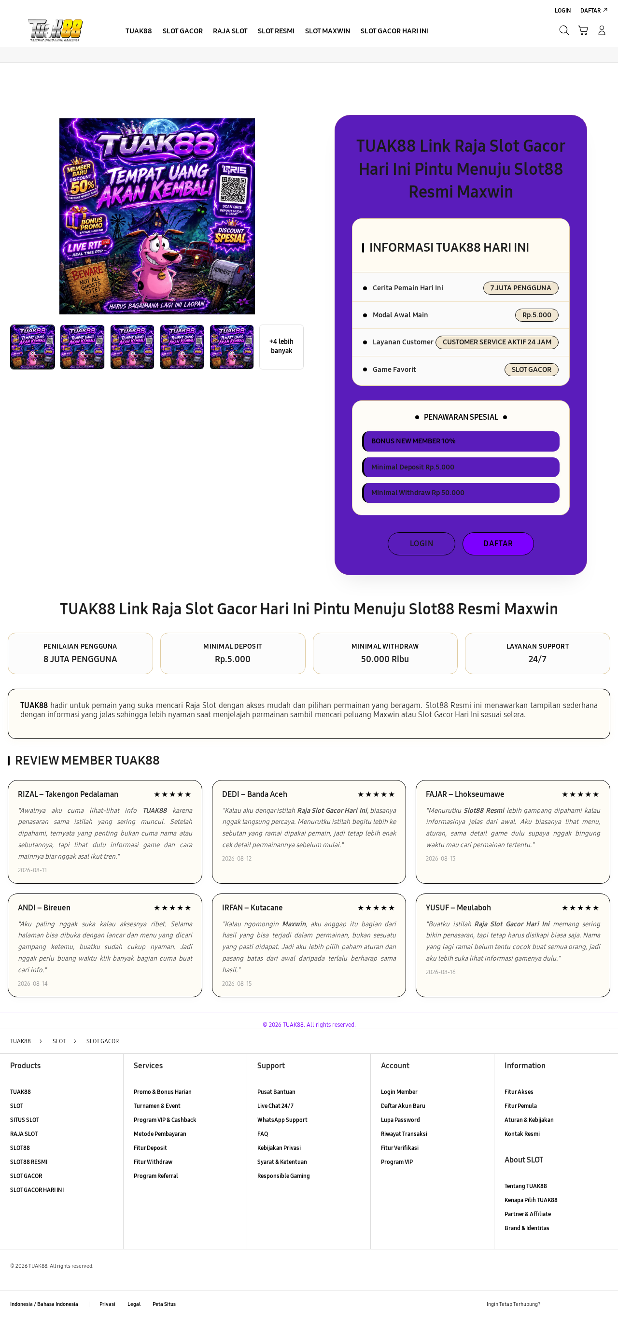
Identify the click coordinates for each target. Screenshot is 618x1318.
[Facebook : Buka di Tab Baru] (552, 1304)
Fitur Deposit (150, 1147)
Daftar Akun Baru (403, 1105)
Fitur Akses (519, 1091)
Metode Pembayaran (160, 1133)
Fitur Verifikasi (400, 1147)
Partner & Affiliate (528, 1214)
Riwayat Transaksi (404, 1133)
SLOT (16, 1105)
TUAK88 (34, 705)
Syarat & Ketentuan (282, 1161)
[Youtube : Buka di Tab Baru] (602, 1304)
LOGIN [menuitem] (563, 10)
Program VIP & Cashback (165, 1119)
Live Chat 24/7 (275, 1105)
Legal (133, 1304)
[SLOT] (57, 30)
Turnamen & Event (157, 1105)
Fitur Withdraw (153, 1161)
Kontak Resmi (522, 1133)
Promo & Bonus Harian (163, 1091)
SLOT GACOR (26, 1175)
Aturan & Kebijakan (529, 1119)
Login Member (399, 1091)
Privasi (107, 1304)
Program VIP (397, 1161)
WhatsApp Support (282, 1119)
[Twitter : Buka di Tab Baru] (569, 1304)
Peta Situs (164, 1304)
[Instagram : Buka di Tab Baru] (586, 1304)
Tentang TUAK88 (526, 1186)
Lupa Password (400, 1119)
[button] (583, 30)
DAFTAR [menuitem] (590, 10)
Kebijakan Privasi (279, 1147)
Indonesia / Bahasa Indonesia (44, 1304)
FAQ (262, 1133)
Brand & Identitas (527, 1228)
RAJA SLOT (24, 1133)
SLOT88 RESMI (28, 1161)
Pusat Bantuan (276, 1091)
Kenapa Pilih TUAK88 (531, 1200)
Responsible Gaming (283, 1175)
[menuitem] (139, 31)
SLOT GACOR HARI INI (37, 1189)
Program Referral (156, 1175)
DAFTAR (498, 543)
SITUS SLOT (24, 1119)
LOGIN (422, 543)
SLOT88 (20, 1147)
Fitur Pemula (521, 1105)
